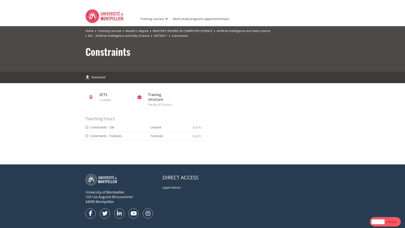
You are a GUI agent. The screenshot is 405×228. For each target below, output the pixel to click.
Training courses (152, 19)
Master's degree (137, 31)
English (378, 222)
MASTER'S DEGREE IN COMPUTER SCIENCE (182, 31)
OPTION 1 (160, 36)
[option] (392, 221)
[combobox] (378, 221)
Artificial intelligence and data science (243, 31)
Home (89, 31)
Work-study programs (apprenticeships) (201, 19)
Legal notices (171, 187)
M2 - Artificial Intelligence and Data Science (119, 36)
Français (392, 222)
